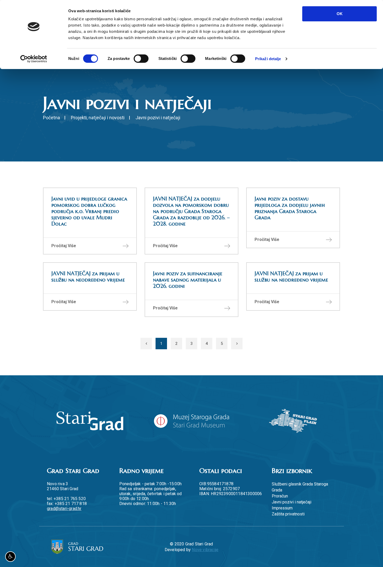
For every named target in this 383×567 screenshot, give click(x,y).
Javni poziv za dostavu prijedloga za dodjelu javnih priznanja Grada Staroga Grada (290, 208)
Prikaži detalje (268, 59)
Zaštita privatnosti (288, 514)
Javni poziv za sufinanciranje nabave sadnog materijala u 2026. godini (187, 279)
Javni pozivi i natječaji (291, 502)
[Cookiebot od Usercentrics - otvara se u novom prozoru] (34, 59)
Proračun (280, 496)
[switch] (141, 58)
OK (340, 13)
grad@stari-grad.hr (64, 508)
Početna (51, 117)
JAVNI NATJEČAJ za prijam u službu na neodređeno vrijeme (88, 276)
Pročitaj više (63, 245)
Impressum (282, 508)
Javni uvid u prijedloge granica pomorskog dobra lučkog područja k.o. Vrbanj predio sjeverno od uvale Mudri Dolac (89, 211)
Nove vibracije (205, 549)
